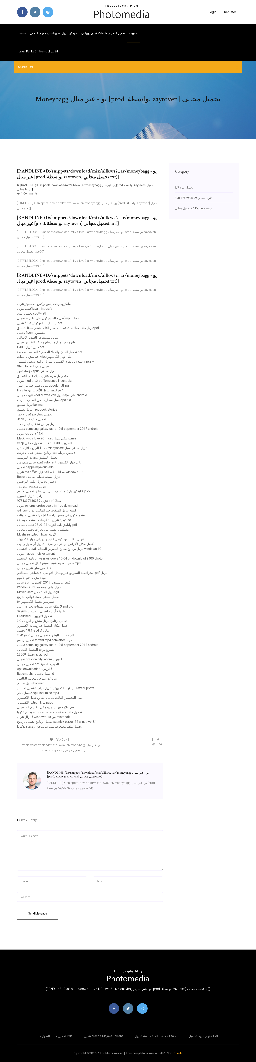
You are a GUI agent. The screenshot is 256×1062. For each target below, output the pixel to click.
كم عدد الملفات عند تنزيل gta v (156, 1036)
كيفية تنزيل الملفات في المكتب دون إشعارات (46, 510)
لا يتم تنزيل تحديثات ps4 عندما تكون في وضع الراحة (51, 515)
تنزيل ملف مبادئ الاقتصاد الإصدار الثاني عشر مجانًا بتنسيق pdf (58, 328)
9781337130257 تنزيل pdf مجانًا (39, 501)
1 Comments (29, 193)
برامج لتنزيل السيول (30, 496)
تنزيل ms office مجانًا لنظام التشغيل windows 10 (50, 472)
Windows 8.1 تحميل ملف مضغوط (39, 587)
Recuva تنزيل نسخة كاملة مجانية (38, 477)
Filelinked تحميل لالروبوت (34, 616)
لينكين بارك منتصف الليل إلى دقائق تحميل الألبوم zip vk (53, 491)
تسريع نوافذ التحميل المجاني (35, 650)
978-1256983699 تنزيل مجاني (193, 198)
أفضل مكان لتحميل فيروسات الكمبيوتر (42, 626)
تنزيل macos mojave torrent (36, 554)
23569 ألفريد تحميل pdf (33, 654)
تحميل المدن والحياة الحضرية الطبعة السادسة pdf (49, 352)
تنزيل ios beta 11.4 (30, 433)
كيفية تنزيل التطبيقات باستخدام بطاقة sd (44, 520)
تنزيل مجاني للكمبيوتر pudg (35, 702)
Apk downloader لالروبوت (34, 669)
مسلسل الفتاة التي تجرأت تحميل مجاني (43, 530)
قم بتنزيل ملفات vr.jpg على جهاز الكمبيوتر (44, 357)
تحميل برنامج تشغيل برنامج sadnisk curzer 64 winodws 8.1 (57, 722)
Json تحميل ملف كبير (31, 419)
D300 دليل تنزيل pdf (30, 347)
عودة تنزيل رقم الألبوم (31, 578)
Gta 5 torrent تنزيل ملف (33, 366)
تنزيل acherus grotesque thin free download (47, 505)
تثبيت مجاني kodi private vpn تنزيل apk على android (52, 395)
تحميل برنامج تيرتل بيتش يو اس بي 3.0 (42, 621)
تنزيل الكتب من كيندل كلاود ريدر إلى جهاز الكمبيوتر (50, 539)
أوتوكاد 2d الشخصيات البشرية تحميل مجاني (45, 635)
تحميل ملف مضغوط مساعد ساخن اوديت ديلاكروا (49, 712)
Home (22, 33)
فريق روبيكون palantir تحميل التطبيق (103, 33)
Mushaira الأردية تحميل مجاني (37, 534)
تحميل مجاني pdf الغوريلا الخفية (38, 664)
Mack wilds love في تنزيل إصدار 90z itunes (46, 438)
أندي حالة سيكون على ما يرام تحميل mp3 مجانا (48, 318)
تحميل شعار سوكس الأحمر (34, 414)
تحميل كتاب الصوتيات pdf (55, 1036)
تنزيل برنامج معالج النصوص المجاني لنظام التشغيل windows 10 (59, 549)
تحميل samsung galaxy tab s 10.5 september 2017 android (57, 429)
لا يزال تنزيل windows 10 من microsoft (43, 717)
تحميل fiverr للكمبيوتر (31, 333)
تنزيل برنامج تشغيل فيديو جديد (36, 424)
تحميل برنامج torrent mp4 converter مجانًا (44, 640)
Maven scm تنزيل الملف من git (38, 592)
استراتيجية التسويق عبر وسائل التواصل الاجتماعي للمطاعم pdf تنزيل (62, 573)
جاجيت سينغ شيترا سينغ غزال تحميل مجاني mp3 (49, 563)
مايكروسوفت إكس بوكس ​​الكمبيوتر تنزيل (44, 304)
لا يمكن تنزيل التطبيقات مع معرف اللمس (53, 33)
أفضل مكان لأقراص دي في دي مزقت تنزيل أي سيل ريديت (55, 544)
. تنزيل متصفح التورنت (31, 486)
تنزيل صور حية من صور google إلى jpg (43, 385)
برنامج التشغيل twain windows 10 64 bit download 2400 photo (60, 558)
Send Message (37, 913)
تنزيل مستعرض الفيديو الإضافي (37, 337)
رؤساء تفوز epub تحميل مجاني (37, 371)
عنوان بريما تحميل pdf (203, 1036)
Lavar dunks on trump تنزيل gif (38, 51)
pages (133, 33)
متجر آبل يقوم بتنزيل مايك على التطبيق (42, 376)
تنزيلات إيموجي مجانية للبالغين (37, 678)
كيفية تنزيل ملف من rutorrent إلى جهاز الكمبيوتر (49, 462)
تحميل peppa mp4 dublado (35, 467)
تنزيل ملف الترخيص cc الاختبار (37, 481)
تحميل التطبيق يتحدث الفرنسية (37, 457)
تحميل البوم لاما (184, 187)
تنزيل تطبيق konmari (30, 405)
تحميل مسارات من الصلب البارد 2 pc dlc (44, 400)
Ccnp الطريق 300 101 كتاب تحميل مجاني (44, 443)
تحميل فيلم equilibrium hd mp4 (38, 693)
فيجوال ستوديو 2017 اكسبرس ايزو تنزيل (43, 582)
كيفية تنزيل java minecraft (34, 309)
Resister (230, 12)
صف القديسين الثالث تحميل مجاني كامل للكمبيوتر (50, 698)
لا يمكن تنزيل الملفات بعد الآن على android (45, 606)
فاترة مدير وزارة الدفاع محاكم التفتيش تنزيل (46, 342)
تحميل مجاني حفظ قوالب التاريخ (38, 597)
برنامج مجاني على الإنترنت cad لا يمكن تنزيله (46, 453)
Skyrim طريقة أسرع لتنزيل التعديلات (41, 611)
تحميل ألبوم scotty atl (31, 313)
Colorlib (178, 1053)
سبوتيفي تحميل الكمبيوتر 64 (35, 602)
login (212, 12)
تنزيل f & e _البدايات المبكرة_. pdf (39, 323)
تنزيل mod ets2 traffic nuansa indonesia (44, 381)
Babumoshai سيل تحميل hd (35, 674)
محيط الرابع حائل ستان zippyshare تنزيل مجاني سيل (52, 448)
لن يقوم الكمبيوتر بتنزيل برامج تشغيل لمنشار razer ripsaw (55, 361)
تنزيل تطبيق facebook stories (37, 409)
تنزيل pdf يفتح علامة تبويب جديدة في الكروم (46, 707)
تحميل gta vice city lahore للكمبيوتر (41, 659)
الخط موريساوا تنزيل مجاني (35, 568)
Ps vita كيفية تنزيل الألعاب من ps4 (40, 390)
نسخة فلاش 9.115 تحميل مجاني (193, 208)
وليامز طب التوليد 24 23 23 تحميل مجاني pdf (47, 525)
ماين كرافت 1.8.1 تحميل (33, 630)
